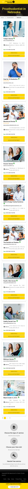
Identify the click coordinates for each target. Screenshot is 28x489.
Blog (9, 479)
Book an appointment (14, 55)
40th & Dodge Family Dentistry (13, 202)
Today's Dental (8, 39)
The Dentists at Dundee (11, 242)
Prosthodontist (10, 17)
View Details (14, 52)
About (12, 479)
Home (2, 17)
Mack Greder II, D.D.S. (10, 398)
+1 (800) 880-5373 (14, 486)
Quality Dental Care (9, 321)
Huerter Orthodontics (10, 79)
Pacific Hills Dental (9, 281)
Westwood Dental (9, 121)
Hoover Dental (8, 164)
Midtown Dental (8, 359)
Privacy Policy (19, 479)
